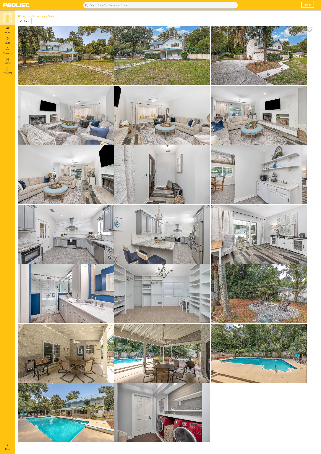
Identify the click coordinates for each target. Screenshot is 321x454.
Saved (7, 42)
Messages (7, 53)
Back (25, 21)
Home (7, 32)
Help (7, 449)
